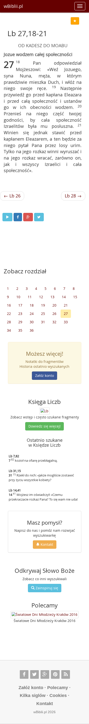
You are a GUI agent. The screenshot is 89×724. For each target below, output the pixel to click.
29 (20, 322)
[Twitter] (34, 674)
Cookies (58, 695)
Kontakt (46, 544)
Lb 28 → (73, 196)
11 (30, 297)
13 (52, 297)
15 (75, 297)
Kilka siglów (32, 695)
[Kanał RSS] (65, 674)
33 (66, 322)
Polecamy (57, 687)
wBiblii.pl (13, 6)
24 (32, 313)
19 (43, 305)
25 (43, 313)
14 (64, 297)
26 (54, 313)
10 (18, 297)
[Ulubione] (75, 21)
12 (41, 297)
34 (9, 330)
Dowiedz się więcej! (44, 426)
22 (9, 313)
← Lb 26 (12, 196)
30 (32, 322)
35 (20, 330)
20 (54, 305)
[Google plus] (45, 674)
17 (20, 305)
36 (32, 330)
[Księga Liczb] (44, 410)
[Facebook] (24, 674)
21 (66, 305)
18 (32, 305)
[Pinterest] (55, 674)
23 (20, 313)
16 (9, 305)
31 (43, 322)
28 (9, 322)
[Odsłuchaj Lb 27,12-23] (7, 217)
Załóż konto (44, 375)
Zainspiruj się (46, 588)
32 (54, 322)
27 (66, 313)
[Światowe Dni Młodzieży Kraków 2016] (44, 614)
